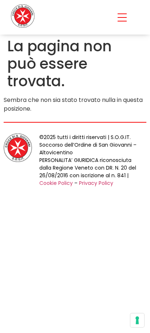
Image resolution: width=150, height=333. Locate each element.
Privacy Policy (96, 183)
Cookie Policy (56, 183)
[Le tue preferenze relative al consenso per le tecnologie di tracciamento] (137, 320)
